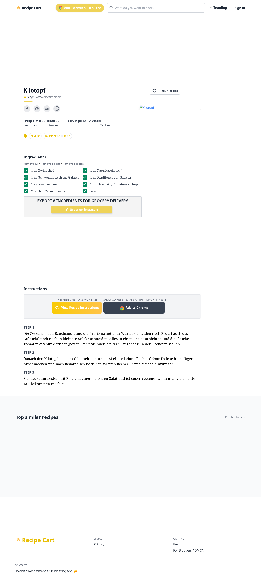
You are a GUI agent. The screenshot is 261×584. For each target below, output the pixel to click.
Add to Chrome (137, 308)
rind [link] (67, 136)
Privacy (99, 544)
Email (177, 544)
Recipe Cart (38, 540)
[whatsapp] (56, 108)
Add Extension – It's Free (82, 8)
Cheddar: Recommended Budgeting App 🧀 (45, 571)
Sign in (240, 8)
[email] (46, 108)
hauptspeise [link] (52, 136)
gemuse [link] (35, 136)
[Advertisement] (129, 48)
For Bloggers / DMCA (188, 550)
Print (192, 91)
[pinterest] (36, 108)
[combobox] (156, 8)
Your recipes (169, 91)
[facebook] (27, 108)
